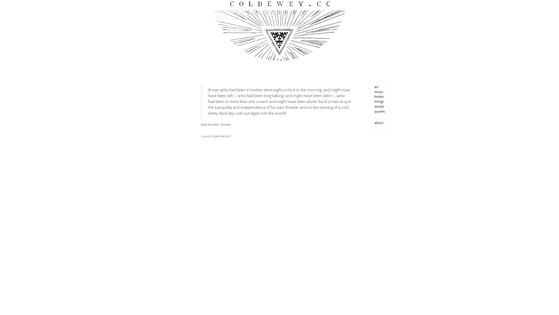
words (379, 106)
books (379, 97)
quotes (379, 111)
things (379, 102)
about (378, 123)
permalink (221, 136)
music (378, 92)
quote (207, 136)
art (376, 87)
